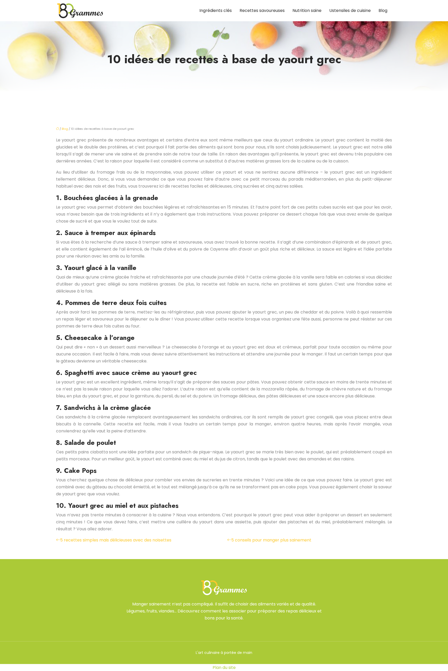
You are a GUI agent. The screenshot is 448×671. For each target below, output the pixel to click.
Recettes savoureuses (262, 10)
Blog (383, 10)
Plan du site (224, 667)
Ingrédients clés (215, 10)
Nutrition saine (306, 10)
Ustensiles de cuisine (350, 10)
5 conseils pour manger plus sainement (271, 540)
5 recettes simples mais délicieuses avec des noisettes (115, 540)
